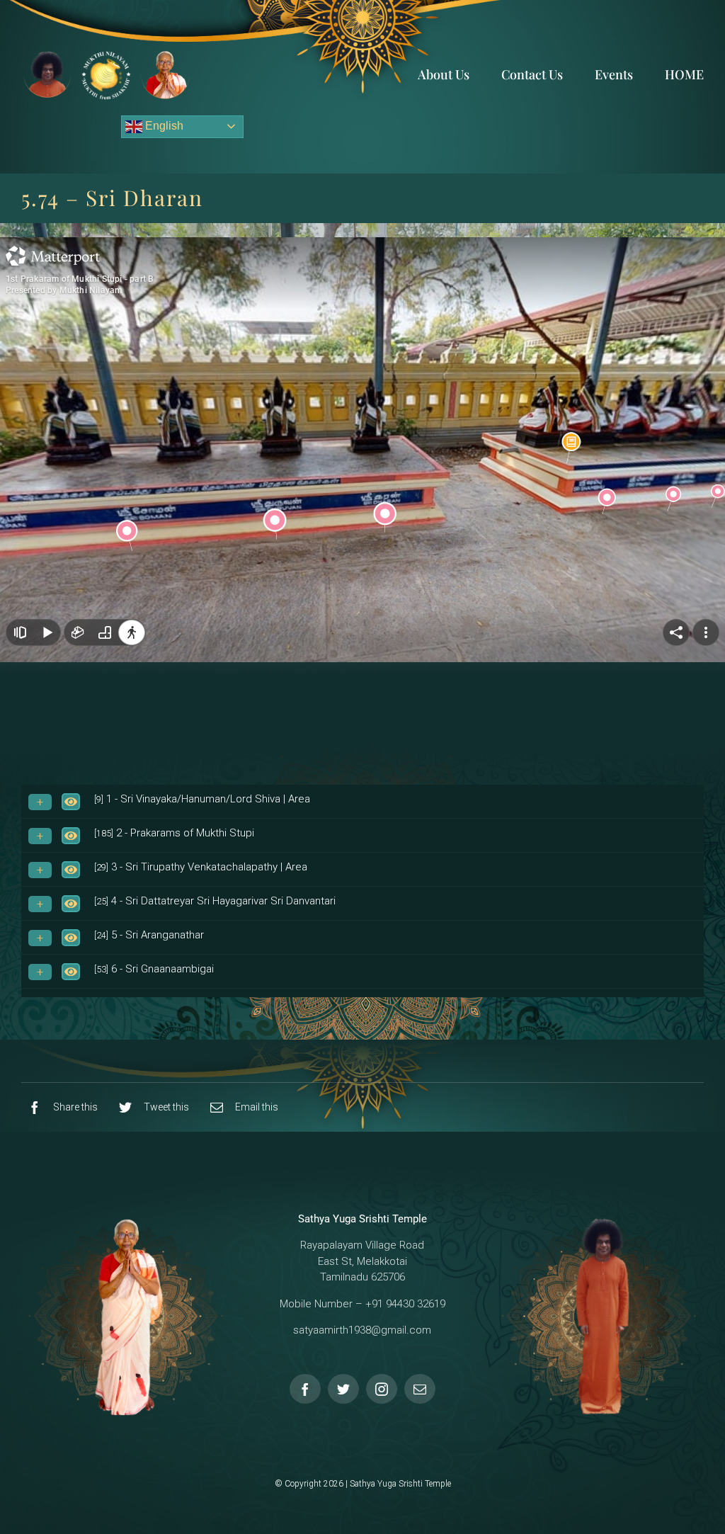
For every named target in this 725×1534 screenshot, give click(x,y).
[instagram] (381, 1389)
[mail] (419, 1389)
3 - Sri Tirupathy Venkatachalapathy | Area (200, 866)
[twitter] (343, 1389)
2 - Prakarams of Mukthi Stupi (174, 832)
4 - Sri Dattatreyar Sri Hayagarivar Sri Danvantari (215, 900)
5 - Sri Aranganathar (149, 934)
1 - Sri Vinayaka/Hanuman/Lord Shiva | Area (202, 798)
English (162, 126)
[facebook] (305, 1389)
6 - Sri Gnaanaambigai (154, 968)
